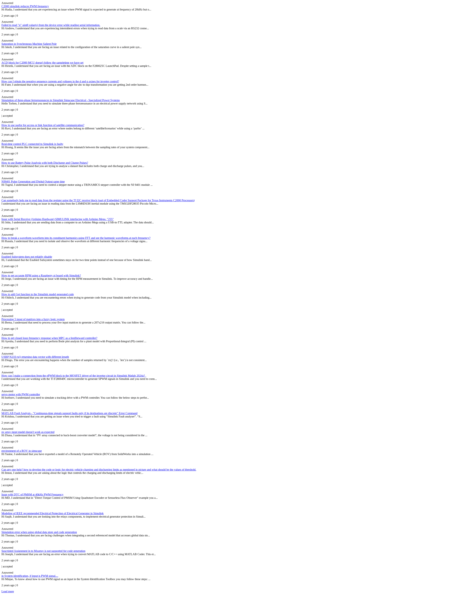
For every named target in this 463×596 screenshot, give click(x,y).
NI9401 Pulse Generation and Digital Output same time (33, 181)
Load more (7, 591)
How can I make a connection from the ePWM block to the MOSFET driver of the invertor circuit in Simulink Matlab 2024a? (73, 375)
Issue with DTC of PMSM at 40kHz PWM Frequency (32, 494)
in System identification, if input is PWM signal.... (29, 575)
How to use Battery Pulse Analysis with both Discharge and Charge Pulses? (44, 162)
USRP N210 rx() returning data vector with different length (35, 356)
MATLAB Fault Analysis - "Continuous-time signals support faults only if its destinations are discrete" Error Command (69, 413)
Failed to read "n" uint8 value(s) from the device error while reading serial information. (50, 25)
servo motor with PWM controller (20, 394)
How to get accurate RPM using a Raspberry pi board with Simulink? (41, 275)
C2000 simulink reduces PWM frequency (25, 6)
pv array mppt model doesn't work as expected (27, 432)
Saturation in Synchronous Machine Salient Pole (29, 43)
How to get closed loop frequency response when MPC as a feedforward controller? (49, 338)
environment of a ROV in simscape (21, 450)
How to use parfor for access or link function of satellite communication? (42, 125)
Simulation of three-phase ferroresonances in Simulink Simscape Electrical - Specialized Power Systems (60, 100)
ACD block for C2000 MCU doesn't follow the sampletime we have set (42, 62)
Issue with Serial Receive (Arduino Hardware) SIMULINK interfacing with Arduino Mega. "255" (57, 219)
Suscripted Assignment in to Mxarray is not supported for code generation (43, 550)
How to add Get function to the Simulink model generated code (37, 294)
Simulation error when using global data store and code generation (39, 532)
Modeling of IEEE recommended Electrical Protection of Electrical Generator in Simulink (52, 513)
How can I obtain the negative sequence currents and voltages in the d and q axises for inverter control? (60, 81)
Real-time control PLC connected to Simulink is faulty (32, 143)
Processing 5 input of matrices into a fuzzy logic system (33, 319)
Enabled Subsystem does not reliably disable (26, 256)
